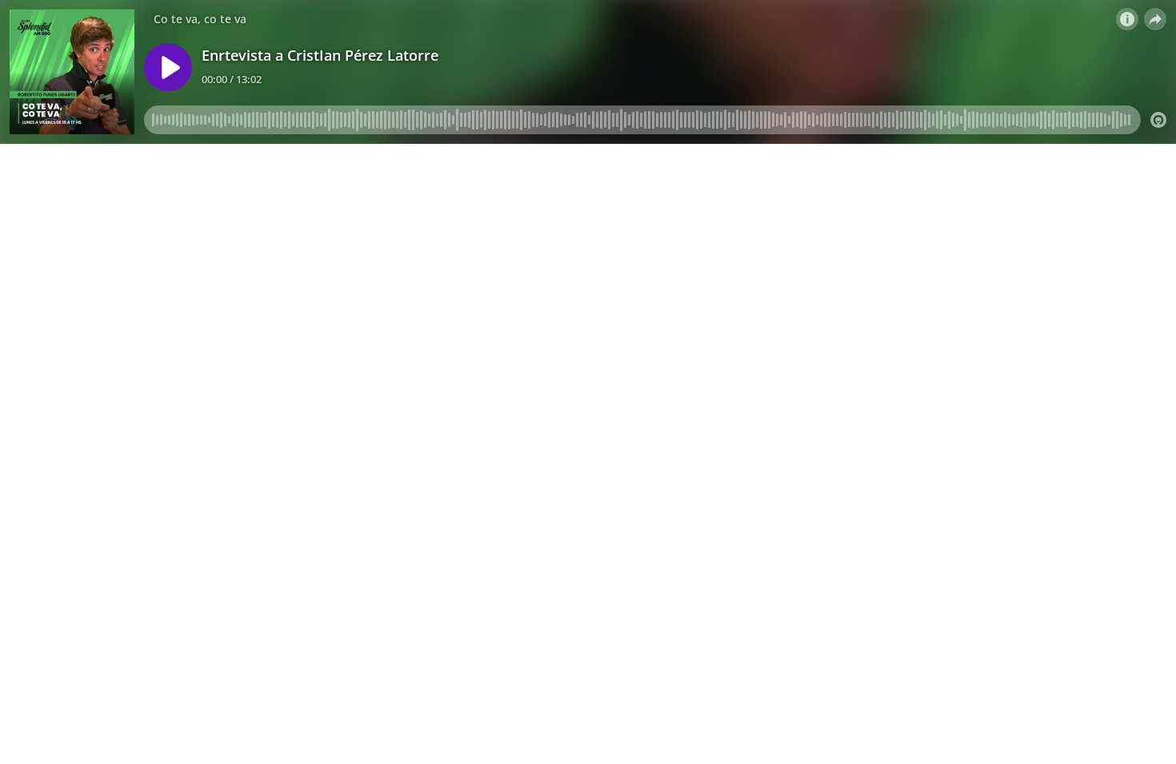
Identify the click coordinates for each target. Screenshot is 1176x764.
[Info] (1127, 19)
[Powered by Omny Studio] (1158, 120)
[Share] (1155, 19)
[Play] (168, 67)
